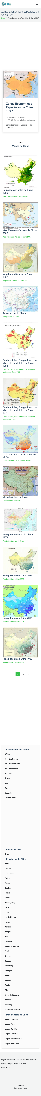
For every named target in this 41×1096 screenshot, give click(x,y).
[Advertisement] (20, 44)
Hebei (7, 898)
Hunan (7, 922)
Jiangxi (7, 932)
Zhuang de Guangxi (12, 1009)
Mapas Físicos (11, 1024)
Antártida (8, 773)
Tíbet (7, 990)
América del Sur (11, 769)
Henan (7, 907)
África (7, 754)
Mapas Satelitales (12, 1029)
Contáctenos (5, 1068)
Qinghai (8, 956)
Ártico (7, 778)
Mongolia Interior (12, 946)
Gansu (7, 883)
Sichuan (8, 980)
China (7, 854)
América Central (11, 759)
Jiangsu (8, 927)
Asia (6, 783)
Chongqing (9, 873)
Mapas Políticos (11, 1019)
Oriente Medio (11, 798)
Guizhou (8, 888)
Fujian (7, 878)
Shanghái (8, 971)
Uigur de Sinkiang (12, 995)
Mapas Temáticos (12, 1034)
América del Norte (12, 764)
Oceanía (8, 793)
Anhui (7, 864)
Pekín (7, 951)
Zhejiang (8, 1005)
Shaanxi (8, 961)
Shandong (9, 966)
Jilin (6, 937)
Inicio (3, 18)
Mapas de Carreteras (13, 1039)
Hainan (7, 893)
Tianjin (7, 985)
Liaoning (8, 941)
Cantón (8, 869)
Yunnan (8, 1000)
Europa (7, 788)
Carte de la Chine (20, 1064)
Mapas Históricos (12, 1044)
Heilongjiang (10, 903)
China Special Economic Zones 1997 (24, 1060)
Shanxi (7, 975)
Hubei (7, 912)
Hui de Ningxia (10, 917)
